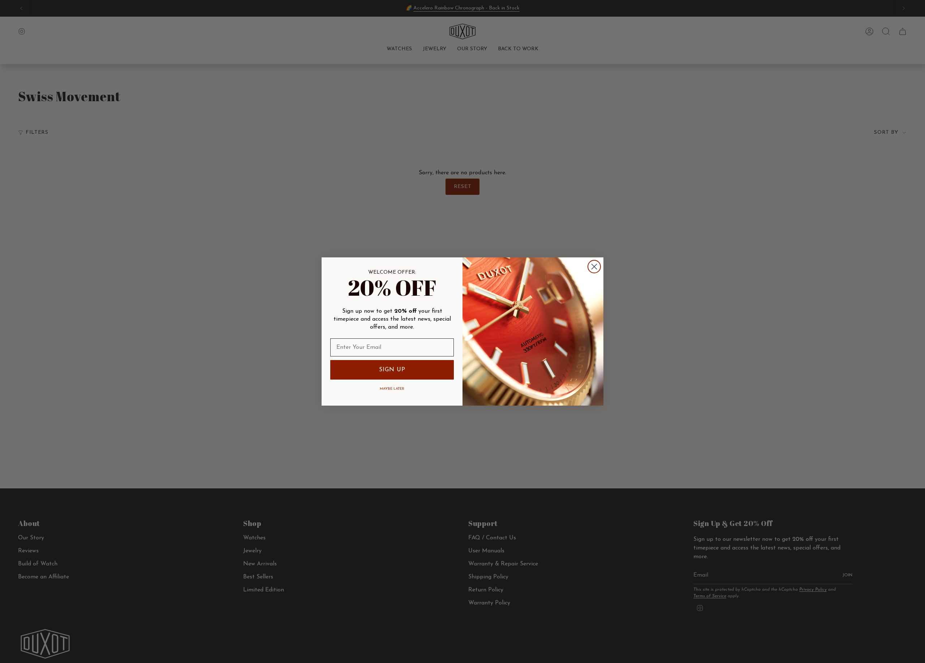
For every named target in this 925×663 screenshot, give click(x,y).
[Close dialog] (594, 266)
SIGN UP (392, 370)
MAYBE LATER (392, 389)
